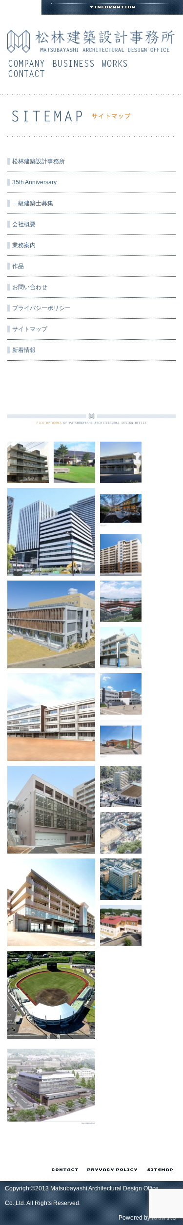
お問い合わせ (29, 74)
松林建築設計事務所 (38, 161)
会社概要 (29, 63)
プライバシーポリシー (41, 308)
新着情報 (24, 350)
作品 (117, 63)
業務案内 (75, 63)
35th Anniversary (34, 182)
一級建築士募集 (32, 203)
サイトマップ (29, 329)
